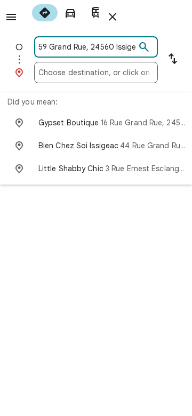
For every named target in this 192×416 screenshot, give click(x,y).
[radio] (45, 12)
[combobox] (86, 47)
